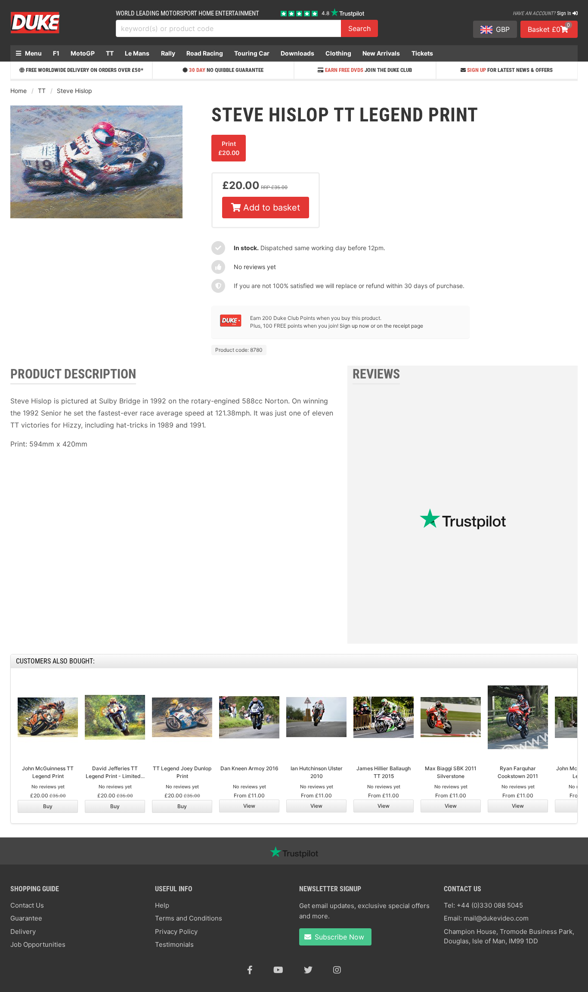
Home (18, 90)
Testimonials (174, 944)
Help (162, 905)
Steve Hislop (74, 90)
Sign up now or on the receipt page (381, 325)
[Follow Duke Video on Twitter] (308, 970)
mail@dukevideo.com (496, 918)
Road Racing (204, 53)
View (249, 806)
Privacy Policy (176, 931)
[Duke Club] (230, 325)
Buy (48, 806)
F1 (56, 53)
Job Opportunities (37, 944)
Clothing (338, 53)
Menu (33, 53)
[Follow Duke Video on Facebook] (250, 970)
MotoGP (83, 53)
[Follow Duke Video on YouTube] (278, 970)
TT (110, 53)
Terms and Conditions (188, 918)
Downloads (297, 53)
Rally (168, 53)
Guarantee (26, 918)
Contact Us (27, 905)
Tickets (422, 53)
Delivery (23, 931)
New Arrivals (381, 53)
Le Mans (137, 53)
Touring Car (251, 53)
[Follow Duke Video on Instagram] (337, 970)
